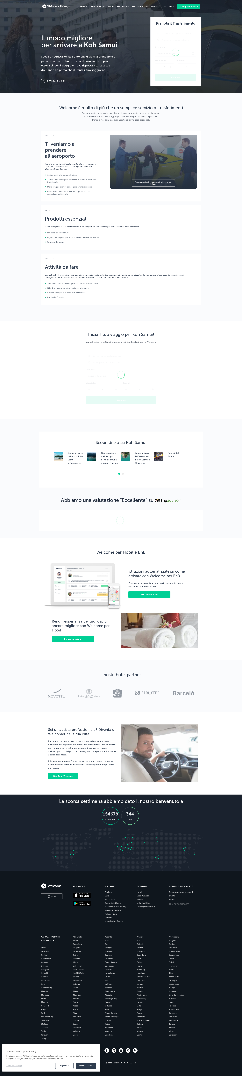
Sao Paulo (173, 1017)
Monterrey (141, 999)
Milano (76, 999)
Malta (75, 991)
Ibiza (171, 973)
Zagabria (109, 1035)
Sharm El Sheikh (143, 1020)
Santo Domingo (112, 1017)
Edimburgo (109, 966)
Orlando (108, 1006)
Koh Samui (77, 980)
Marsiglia (45, 995)
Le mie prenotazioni (188, 6)
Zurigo (44, 1038)
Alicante (108, 937)
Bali (138, 940)
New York (45, 1006)
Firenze (140, 966)
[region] (51, 1058)
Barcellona (77, 944)
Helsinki (44, 973)
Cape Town (142, 955)
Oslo (139, 1006)
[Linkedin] (135, 1052)
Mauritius (77, 995)
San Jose (173, 1013)
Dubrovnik (77, 966)
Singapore (173, 1020)
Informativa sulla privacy (115, 907)
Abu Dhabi (77, 937)
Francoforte (174, 966)
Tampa (172, 1024)
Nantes (76, 1002)
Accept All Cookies (86, 1066)
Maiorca (44, 991)
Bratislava (173, 948)
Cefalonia (45, 980)
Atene (75, 940)
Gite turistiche (98, 6)
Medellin (108, 995)
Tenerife (77, 1028)
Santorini (141, 1017)
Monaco (172, 999)
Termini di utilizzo (113, 903)
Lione (75, 988)
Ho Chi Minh (78, 973)
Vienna (140, 1031)
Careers (108, 918)
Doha (139, 962)
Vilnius (171, 1031)
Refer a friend (111, 914)
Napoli (107, 1002)
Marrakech (173, 991)
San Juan (77, 1017)
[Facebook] (107, 1052)
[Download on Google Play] (86, 904)
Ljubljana (108, 984)
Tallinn (140, 1024)
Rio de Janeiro (111, 1013)
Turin (43, 1031)
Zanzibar (173, 1035)
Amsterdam (174, 937)
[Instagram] (121, 1052)
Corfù (139, 959)
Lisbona (76, 984)
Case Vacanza (143, 896)
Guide (111, 6)
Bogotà (76, 948)
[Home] (54, 885)
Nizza (75, 1006)
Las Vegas (173, 980)
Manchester (110, 991)
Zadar (75, 1035)
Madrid (140, 988)
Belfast (140, 944)
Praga (139, 1009)
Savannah (45, 1020)
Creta (171, 959)
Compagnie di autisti (146, 907)
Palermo (172, 1006)
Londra (140, 984)
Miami (43, 999)
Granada (108, 969)
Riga (75, 1013)
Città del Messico (176, 995)
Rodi (43, 1013)
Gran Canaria (78, 969)
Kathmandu (174, 977)
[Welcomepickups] (56, 6)
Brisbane (45, 951)
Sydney (76, 1024)
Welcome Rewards (113, 910)
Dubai (171, 962)
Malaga (172, 988)
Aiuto (53, 896)
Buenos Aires (174, 951)
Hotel (139, 892)
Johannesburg (143, 977)
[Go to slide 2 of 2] (123, 474)
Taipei (107, 1024)
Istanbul (44, 977)
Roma (139, 1013)
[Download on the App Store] (86, 895)
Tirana (140, 1028)
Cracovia (141, 980)
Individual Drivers (144, 903)
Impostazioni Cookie (114, 921)
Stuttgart (45, 1024)
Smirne (76, 977)
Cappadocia (174, 955)
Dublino (44, 966)
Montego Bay (111, 999)
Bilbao (43, 948)
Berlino (172, 944)
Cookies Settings (14, 1066)
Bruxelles (77, 951)
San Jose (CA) (47, 1017)
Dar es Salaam (111, 962)
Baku (107, 940)
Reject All (64, 1066)
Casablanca (46, 959)
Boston (140, 948)
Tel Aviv (44, 1028)
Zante (139, 1035)
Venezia (108, 1031)
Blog (107, 896)
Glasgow (45, 969)
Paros (75, 1009)
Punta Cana (174, 1009)
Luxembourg (46, 988)
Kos (106, 980)
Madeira (108, 988)
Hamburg (141, 969)
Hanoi (171, 969)
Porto (107, 1009)
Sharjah (108, 1020)
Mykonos (45, 1002)
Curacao (44, 962)
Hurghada (141, 973)
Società (108, 892)
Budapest (141, 951)
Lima (43, 984)
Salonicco (109, 1028)
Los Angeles (174, 984)
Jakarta (108, 977)
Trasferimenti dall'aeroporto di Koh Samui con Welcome (153, 183)
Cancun (108, 955)
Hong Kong (110, 973)
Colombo (109, 959)
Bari (106, 944)
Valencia (76, 1031)
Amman (140, 937)
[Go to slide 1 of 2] (119, 474)
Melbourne (142, 995)
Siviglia (76, 1020)
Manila (140, 991)
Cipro (75, 962)
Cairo (75, 955)
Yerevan (44, 1035)
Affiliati (140, 899)
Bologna (108, 948)
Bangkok (172, 940)
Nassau (140, 1002)
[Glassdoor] (128, 1052)
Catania (76, 959)
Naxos (171, 1002)
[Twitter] (114, 1052)
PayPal (171, 899)
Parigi (43, 1009)
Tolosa (172, 1028)
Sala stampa (110, 899)
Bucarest (109, 951)
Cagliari (44, 955)
